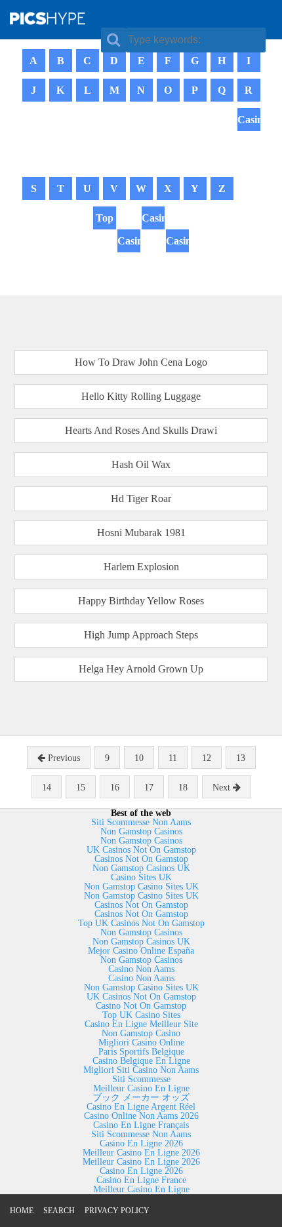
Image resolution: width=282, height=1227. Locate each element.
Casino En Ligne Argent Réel (141, 1107)
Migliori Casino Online (141, 1042)
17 (148, 787)
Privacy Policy (117, 1210)
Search (59, 1210)
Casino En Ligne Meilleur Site (141, 1024)
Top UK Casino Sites (141, 1015)
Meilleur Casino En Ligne (141, 1088)
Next (222, 787)
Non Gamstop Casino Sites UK (141, 886)
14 (46, 787)
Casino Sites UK (141, 877)
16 (114, 787)
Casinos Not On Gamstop (248, 154)
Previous (62, 758)
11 (173, 758)
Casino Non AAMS (177, 263)
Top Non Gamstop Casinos (104, 252)
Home (21, 1210)
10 (139, 758)
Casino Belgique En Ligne (141, 1061)
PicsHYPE (63, 18)
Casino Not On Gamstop (141, 1006)
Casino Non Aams (141, 969)
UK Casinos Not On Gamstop (141, 850)
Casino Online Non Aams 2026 (141, 1116)
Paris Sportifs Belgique (141, 1052)
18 (183, 787)
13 (240, 758)
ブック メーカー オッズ (141, 1097)
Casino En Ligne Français (141, 1125)
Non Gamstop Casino (141, 1033)
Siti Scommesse (141, 1079)
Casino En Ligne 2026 (141, 1143)
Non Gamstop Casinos (141, 831)
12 (206, 758)
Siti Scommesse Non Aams (141, 822)
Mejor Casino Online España (141, 951)
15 (80, 787)
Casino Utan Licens (128, 263)
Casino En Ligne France (141, 1180)
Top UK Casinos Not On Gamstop (141, 923)
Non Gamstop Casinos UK (141, 868)
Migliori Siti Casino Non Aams (141, 1070)
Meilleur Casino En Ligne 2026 (141, 1153)
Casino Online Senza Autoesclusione (153, 252)
